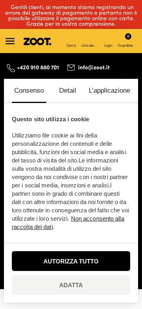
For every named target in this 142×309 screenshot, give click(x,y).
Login (108, 45)
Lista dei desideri (90, 45)
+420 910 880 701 (38, 67)
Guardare (125, 40)
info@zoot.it (94, 67)
